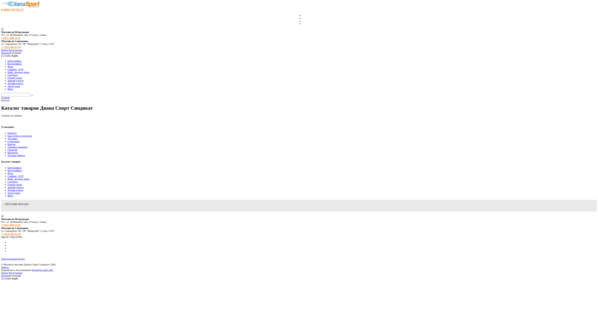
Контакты (12, 152)
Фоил (10, 173)
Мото (10, 195)
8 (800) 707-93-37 (12, 9)
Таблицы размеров (17, 147)
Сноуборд (12, 181)
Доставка (12, 138)
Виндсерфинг (14, 170)
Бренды (11, 144)
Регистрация (15, 50)
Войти (5, 50)
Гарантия (12, 150)
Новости (12, 133)
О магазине (13, 141)
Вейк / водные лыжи (18, 179)
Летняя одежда (15, 190)
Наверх (5, 267)
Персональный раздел (13, 259)
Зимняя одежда (15, 187)
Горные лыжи (14, 184)
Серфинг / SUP (15, 176)
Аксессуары (13, 193)
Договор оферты (16, 155)
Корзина (5, 53)
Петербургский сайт (42, 270)
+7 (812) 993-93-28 (11, 47)
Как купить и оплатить (19, 136)
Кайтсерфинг (14, 167)
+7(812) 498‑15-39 (10, 38)
